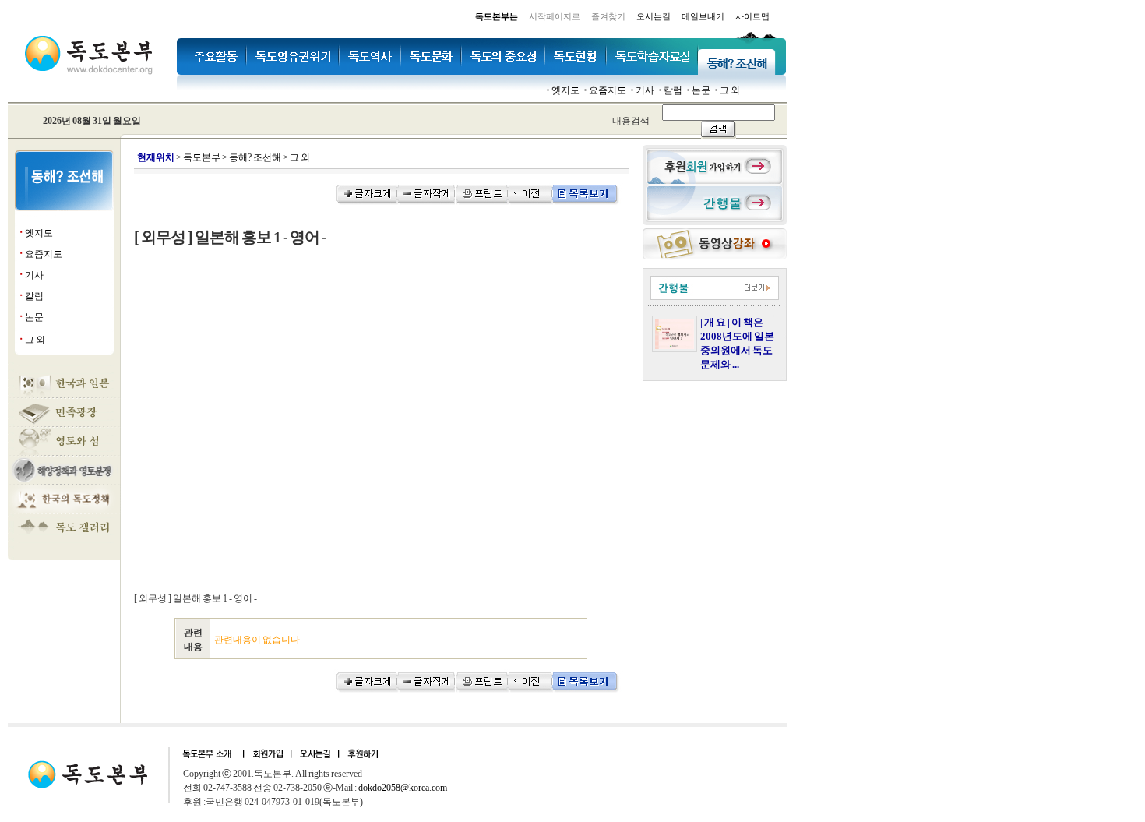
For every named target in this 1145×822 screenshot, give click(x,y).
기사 (645, 90)
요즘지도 (607, 90)
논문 (701, 90)
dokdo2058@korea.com (402, 787)
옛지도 (565, 90)
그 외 (730, 90)
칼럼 (673, 90)
